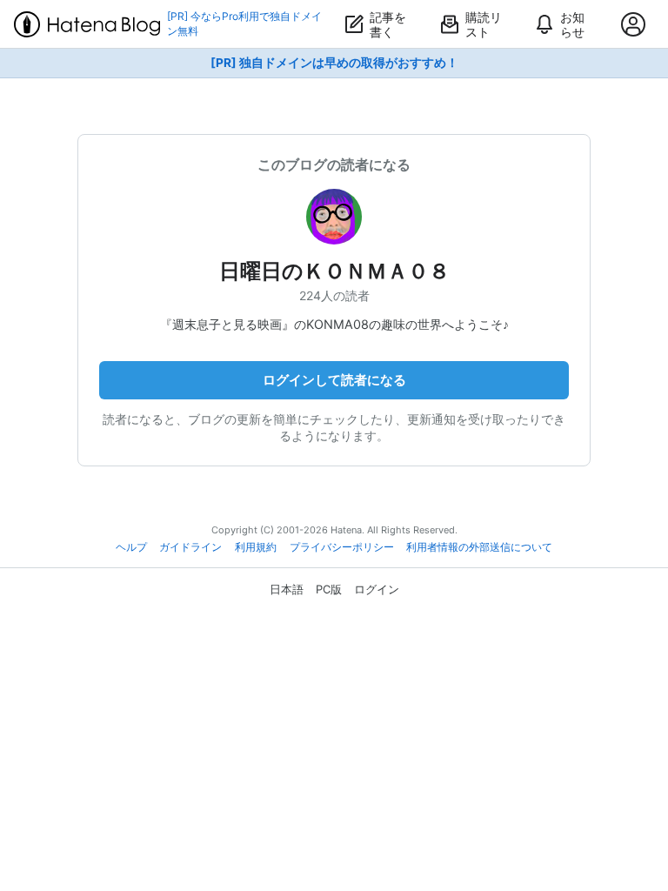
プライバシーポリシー (342, 547)
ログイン (376, 589)
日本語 (287, 589)
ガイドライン (190, 547)
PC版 (329, 589)
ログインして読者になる (334, 380)
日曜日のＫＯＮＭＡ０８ (334, 271)
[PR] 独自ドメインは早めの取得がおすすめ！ (334, 63)
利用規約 (256, 547)
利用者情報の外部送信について (479, 547)
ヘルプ (131, 547)
